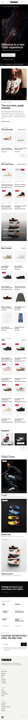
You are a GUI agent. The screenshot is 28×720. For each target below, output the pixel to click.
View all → (24, 248)
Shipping (3, 704)
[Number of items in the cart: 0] (25, 2)
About (2, 690)
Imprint (2, 695)
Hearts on (7, 574)
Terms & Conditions (5, 706)
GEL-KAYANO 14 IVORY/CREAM (5, 267)
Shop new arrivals (8, 55)
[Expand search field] (21, 2)
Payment (3, 708)
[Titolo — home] (6, 660)
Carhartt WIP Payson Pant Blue (20, 328)
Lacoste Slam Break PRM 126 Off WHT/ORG (7, 149)
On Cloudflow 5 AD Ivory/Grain (5, 419)
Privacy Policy (6, 649)
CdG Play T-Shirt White (20, 184)
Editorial (3, 675)
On (4, 495)
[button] (2, 717)
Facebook (3, 680)
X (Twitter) (3, 682)
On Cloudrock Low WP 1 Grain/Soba (20, 379)
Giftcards (3, 710)
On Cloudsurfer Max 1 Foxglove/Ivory (6, 379)
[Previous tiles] (21, 448)
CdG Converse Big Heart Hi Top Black (20, 206)
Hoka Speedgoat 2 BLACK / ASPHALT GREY (7, 287)
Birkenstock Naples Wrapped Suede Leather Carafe (7, 307)
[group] (14, 142)
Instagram (3, 679)
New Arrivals (4, 671)
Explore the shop (8, 59)
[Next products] (25, 155)
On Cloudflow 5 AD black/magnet (19, 419)
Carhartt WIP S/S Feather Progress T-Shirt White (7, 328)
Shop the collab (7, 237)
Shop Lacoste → (22, 129)
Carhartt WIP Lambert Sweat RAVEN (20, 307)
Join (24, 644)
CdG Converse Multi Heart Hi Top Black (6, 206)
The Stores (3, 691)
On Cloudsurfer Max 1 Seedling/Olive (6, 399)
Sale (2, 677)
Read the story (5, 121)
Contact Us (3, 703)
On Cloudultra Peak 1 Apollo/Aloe (20, 399)
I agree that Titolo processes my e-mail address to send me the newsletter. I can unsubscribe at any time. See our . (15, 648)
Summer (6, 534)
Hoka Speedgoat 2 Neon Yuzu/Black (20, 359)
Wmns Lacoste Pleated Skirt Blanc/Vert (20, 149)
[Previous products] (21, 155)
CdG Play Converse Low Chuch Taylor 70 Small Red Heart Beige (7, 185)
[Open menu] (2, 2)
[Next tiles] (25, 448)
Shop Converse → (22, 164)
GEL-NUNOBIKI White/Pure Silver (19, 267)
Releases (3, 673)
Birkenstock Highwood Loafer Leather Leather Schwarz (20, 287)
